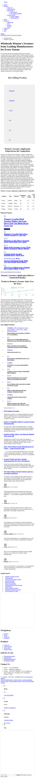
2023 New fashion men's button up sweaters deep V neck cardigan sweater (17, 268)
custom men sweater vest (14, 352)
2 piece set (10, 7)
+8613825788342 (8, 720)
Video (5, 29)
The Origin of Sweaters (11, 411)
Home (5, 4)
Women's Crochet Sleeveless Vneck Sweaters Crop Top (16, 235)
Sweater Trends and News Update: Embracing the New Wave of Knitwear (17, 460)
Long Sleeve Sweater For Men (13, 579)
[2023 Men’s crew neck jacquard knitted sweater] (10, 362)
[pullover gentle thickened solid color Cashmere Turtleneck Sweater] (8, 388)
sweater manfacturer (27, 680)
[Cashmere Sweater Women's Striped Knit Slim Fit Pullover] (8, 369)
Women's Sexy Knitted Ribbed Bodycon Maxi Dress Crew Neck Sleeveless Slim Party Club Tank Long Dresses (19, 341)
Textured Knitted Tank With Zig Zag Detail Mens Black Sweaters (16, 262)
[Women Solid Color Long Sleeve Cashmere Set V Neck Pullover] (19, 331)
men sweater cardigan (16, 13)
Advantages (10, 22)
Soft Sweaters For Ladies (11, 591)
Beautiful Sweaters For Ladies (13, 589)
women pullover (14, 18)
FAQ (8, 23)
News (5, 19)
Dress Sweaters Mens (10, 584)
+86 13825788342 (8, 695)
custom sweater (4, 681)
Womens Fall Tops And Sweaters (13, 585)
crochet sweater (11, 9)
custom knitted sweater (15, 681)
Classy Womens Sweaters (11, 588)
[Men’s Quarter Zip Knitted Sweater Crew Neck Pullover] (8, 356)
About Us (6, 21)
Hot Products (29, 677)
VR (5, 31)
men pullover (13, 12)
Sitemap (3, 678)
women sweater (11, 15)
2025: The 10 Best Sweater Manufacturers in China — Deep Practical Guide (19, 447)
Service (9, 26)
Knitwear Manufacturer (7, 680)
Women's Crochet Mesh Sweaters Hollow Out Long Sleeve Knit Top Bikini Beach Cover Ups (16, 222)
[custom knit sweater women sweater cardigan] (10, 394)
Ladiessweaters (9, 578)
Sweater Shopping (10, 581)
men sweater (10, 10)
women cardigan (14, 16)
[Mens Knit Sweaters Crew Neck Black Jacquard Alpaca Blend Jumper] (6, 245)
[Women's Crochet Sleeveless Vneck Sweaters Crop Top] (5, 232)
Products (6, 6)
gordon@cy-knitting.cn (15, 669)
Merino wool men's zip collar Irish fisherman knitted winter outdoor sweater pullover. (18, 405)
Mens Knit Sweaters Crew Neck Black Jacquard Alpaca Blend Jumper (17, 248)
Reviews (9, 25)
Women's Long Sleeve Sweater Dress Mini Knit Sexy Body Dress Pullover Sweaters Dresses (17, 242)
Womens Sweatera (10, 582)
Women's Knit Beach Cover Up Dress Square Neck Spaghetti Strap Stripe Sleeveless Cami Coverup (17, 379)
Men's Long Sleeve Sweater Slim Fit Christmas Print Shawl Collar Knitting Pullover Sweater (17, 347)
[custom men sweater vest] (10, 350)
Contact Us (7, 28)
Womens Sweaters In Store (12, 576)
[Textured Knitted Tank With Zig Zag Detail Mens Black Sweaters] (12, 258)
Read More (7, 229)
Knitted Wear (8, 586)
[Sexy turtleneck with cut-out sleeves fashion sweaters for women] (9, 382)
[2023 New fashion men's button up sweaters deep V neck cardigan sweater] (5, 265)
